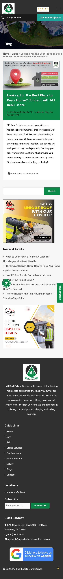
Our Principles (14, 453)
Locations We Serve (15, 492)
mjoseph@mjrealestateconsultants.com (28, 539)
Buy (9, 437)
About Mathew (14, 458)
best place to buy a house (25, 173)
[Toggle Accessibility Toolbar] (6, 283)
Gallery (10, 464)
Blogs (15, 53)
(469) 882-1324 (13, 17)
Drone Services (14, 448)
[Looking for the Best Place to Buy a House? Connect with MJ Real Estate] (31, 75)
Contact (11, 475)
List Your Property (50, 17)
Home (6, 53)
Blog (46, 112)
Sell (8, 442)
